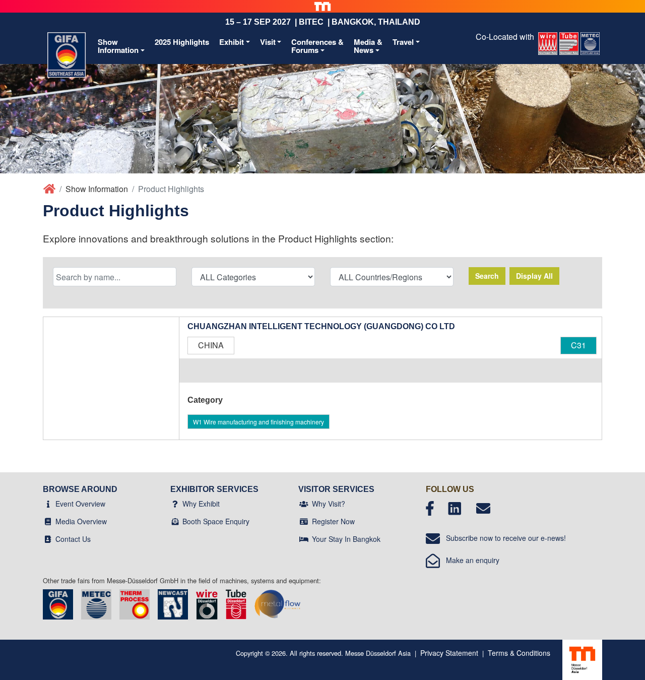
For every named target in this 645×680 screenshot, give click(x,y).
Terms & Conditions (519, 653)
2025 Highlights (182, 41)
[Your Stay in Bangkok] (303, 539)
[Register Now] (304, 521)
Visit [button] (268, 41)
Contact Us (73, 539)
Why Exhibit (201, 504)
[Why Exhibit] (175, 504)
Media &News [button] (368, 46)
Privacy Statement (449, 653)
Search (487, 276)
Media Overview (81, 521)
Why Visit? (328, 504)
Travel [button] (403, 41)
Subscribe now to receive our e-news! (503, 538)
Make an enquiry (469, 560)
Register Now (333, 521)
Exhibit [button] (231, 41)
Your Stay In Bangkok (346, 539)
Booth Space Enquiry (215, 521)
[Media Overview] (48, 521)
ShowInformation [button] (118, 46)
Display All (534, 276)
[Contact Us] (48, 539)
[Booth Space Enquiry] (175, 521)
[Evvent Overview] (48, 504)
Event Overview (80, 504)
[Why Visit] (303, 504)
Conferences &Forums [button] (317, 46)
